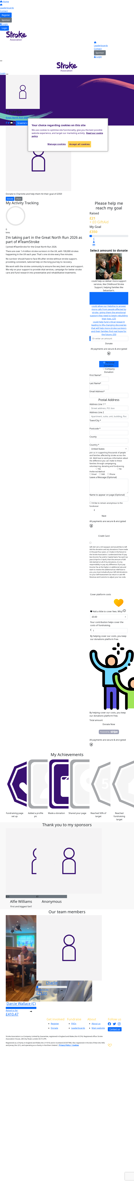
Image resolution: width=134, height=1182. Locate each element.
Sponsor (6, 20)
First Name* (95, 375)
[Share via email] (11, 122)
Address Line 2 (97, 412)
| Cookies (75, 1045)
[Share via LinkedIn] (14, 122)
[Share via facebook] (6, 122)
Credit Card (104, 535)
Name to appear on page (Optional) (107, 494)
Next (104, 515)
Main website (98, 1028)
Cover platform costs (100, 594)
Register (6, 15)
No (120, 469)
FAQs (73, 1023)
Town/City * (95, 420)
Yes (99, 469)
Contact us (114, 1029)
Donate (10, 199)
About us (96, 1023)
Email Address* (97, 391)
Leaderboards (7, 7)
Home (5, 1)
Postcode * (95, 428)
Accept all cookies (79, 144)
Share (18, 199)
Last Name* (95, 383)
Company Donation (109, 370)
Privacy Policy (65, 1045)
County (93, 436)
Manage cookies (57, 144)
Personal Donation (109, 364)
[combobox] (109, 448)
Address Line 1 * (98, 404)
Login (5, 24)
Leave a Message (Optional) (103, 477)
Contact (4, 11)
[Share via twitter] (9, 122)
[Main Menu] (1, 60)
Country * (94, 444)
